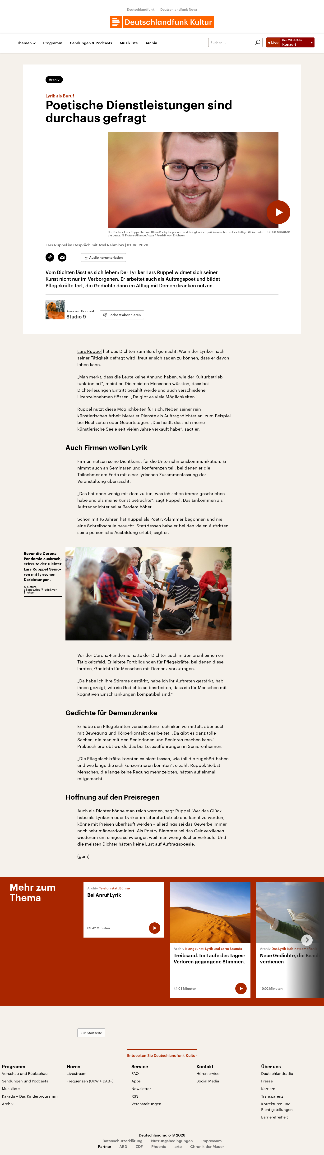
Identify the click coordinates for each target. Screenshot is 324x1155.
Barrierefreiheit (274, 1117)
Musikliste (129, 43)
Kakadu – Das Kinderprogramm (30, 1096)
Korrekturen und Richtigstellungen (277, 1106)
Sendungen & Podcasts (91, 43)
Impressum (211, 1140)
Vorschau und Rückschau (25, 1073)
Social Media (207, 1081)
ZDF (139, 1146)
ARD (123, 1146)
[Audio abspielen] (278, 212)
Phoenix (158, 1146)
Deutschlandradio (277, 1073)
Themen (24, 43)
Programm (52, 43)
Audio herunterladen (106, 257)
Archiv (151, 43)
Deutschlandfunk (141, 9)
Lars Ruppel (89, 351)
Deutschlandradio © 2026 (162, 1135)
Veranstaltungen (146, 1103)
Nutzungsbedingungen (172, 1140)
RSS (135, 1096)
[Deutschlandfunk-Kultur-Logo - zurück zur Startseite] (162, 22)
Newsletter (141, 1088)
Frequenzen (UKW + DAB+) (90, 1081)
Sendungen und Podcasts (25, 1081)
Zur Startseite (91, 1033)
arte (178, 1146)
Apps (136, 1081)
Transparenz (272, 1096)
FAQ (135, 1073)
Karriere (268, 1088)
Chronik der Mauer (207, 1146)
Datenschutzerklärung (122, 1140)
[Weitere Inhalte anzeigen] (305, 940)
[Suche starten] (258, 42)
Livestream (77, 1073)
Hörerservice (207, 1073)
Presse (267, 1081)
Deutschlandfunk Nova (178, 9)
